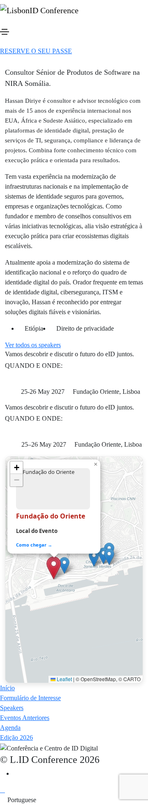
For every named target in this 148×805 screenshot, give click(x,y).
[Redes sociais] (15, 773)
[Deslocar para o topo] (2, 789)
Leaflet (64, 678)
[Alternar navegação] (4, 32)
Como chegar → (34, 545)
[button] (36, 50)
